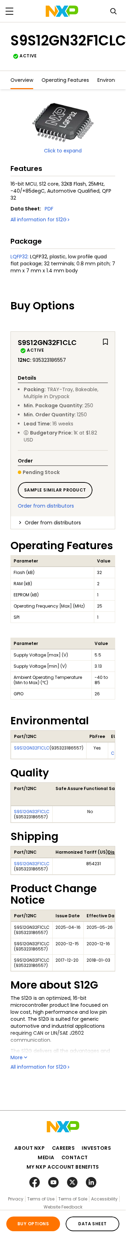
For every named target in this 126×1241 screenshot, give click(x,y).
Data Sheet (92, 1224)
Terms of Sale (72, 1199)
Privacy (15, 1199)
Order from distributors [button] (53, 522)
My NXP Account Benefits (63, 1166)
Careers (63, 1148)
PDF (49, 208)
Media (46, 1157)
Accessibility (104, 1199)
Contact (74, 1157)
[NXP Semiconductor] (62, 11)
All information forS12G (38, 219)
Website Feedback (63, 1207)
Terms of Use (40, 1199)
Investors (96, 1148)
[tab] (63, 522)
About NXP (29, 1148)
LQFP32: (19, 256)
